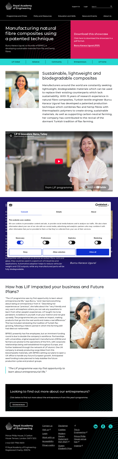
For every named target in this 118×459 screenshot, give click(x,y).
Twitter (111, 426)
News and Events (89, 16)
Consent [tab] (24, 212)
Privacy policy (48, 445)
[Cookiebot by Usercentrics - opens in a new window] (99, 205)
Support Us (76, 6)
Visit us (45, 430)
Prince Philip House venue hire (80, 439)
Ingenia (77, 446)
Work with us (48, 437)
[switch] (46, 242)
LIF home (102, 62)
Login (86, 6)
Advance (35, 62)
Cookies (62, 430)
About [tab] (93, 212)
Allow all (92, 252)
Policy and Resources (43, 16)
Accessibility (48, 441)
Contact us (47, 426)
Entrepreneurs (80, 62)
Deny (25, 252)
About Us (107, 16)
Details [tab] (59, 212)
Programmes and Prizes (17, 16)
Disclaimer (63, 426)
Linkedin (96, 426)
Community (57, 62)
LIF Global (16, 62)
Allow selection (59, 252)
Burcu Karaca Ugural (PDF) (87, 45)
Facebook (103, 426)
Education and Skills (66, 16)
